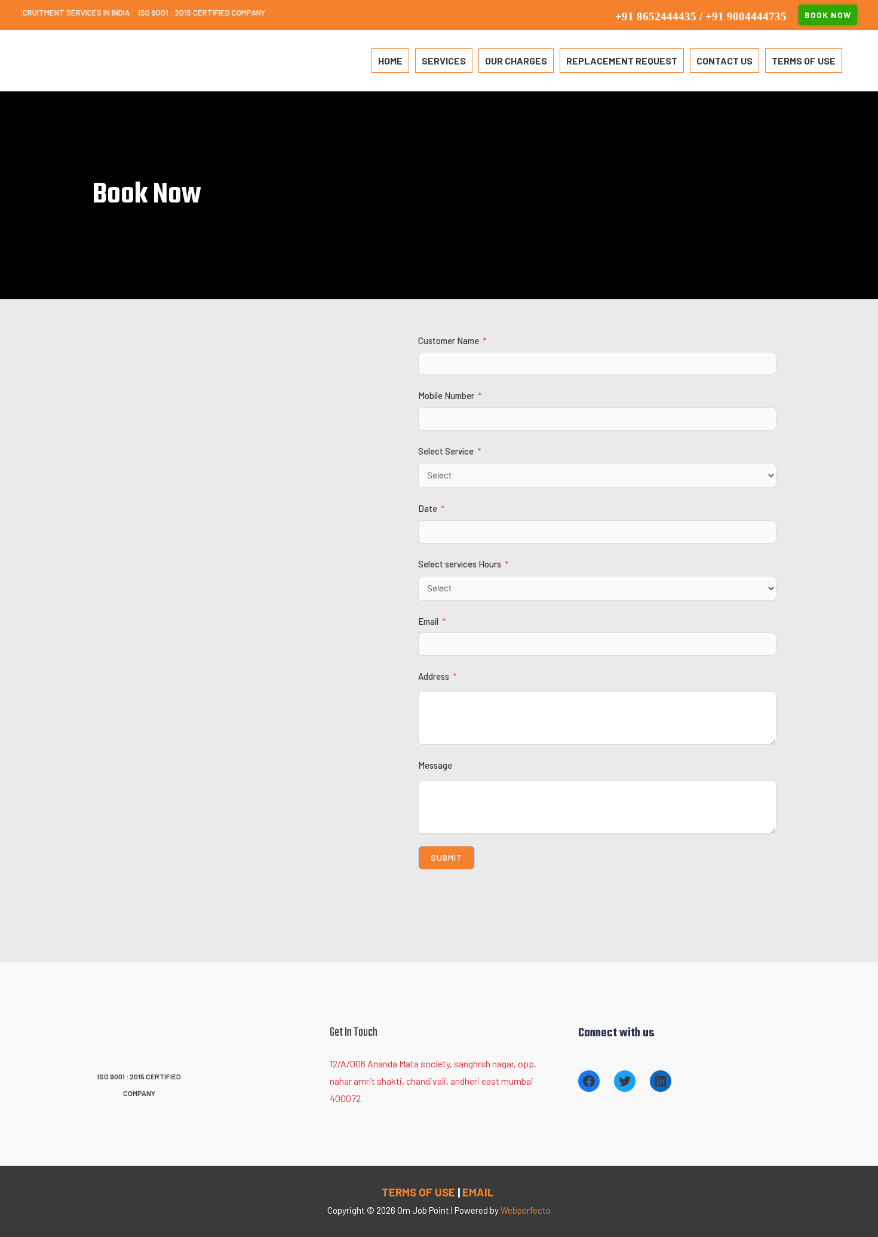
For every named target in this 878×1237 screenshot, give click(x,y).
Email (428, 621)
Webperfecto (526, 1210)
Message (435, 765)
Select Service (446, 451)
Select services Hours (459, 563)
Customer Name (449, 340)
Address (434, 676)
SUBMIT (446, 857)
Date (428, 508)
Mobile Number (446, 395)
